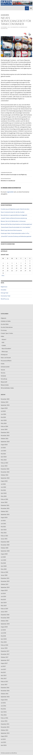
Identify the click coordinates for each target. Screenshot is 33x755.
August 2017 (4, 663)
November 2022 (5, 472)
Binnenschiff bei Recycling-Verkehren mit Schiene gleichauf (16, 224)
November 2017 (5, 654)
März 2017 (4, 678)
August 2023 (4, 444)
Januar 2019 (4, 611)
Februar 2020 (4, 572)
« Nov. (2, 275)
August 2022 (4, 481)
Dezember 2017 (5, 651)
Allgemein (3, 318)
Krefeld (4, 345)
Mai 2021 (3, 526)
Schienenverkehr (5, 366)
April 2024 (4, 420)
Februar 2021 (4, 535)
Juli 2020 (3, 557)
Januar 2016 (4, 721)
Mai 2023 (3, 453)
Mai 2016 (3, 709)
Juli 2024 (3, 411)
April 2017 (4, 675)
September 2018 (5, 623)
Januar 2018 (4, 648)
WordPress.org (5, 299)
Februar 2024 (4, 426)
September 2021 (5, 514)
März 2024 (4, 423)
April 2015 (4, 745)
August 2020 (4, 554)
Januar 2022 (4, 502)
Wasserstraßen (5, 385)
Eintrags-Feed (4, 293)
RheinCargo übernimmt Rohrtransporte (11, 230)
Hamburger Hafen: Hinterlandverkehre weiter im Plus (15, 233)
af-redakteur (14, 27)
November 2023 (5, 435)
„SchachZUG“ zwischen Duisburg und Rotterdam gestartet (16, 236)
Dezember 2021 (5, 505)
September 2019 (5, 587)
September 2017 (5, 660)
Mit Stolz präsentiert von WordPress (9, 753)
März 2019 (4, 605)
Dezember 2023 (5, 432)
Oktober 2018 (4, 620)
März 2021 (4, 532)
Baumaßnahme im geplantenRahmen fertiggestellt (14, 215)
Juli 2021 (3, 520)
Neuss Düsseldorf (6, 348)
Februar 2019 (4, 608)
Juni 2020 (3, 560)
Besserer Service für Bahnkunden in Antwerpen (13, 221)
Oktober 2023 (4, 438)
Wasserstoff (4, 382)
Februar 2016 (4, 718)
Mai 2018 (3, 636)
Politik (2, 363)
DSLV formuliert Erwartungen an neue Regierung (13, 173)
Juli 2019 (3, 593)
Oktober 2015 (4, 730)
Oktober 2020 (4, 548)
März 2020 (4, 569)
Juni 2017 (3, 669)
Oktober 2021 (4, 511)
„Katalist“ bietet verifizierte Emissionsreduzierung (14, 218)
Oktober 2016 (4, 693)
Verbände (3, 376)
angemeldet (10, 192)
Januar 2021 (4, 538)
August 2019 (4, 590)
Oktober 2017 (4, 657)
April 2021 (4, 529)
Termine (3, 372)
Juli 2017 (3, 666)
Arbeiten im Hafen (6, 321)
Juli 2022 (3, 484)
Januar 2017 (4, 684)
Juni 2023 (3, 450)
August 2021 (4, 517)
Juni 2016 (3, 705)
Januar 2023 (4, 466)
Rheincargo (5, 351)
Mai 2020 (3, 563)
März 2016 (4, 715)
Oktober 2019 (4, 584)
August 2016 (4, 699)
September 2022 (5, 478)
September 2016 (5, 696)
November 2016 (5, 690)
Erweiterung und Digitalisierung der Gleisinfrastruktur (15, 209)
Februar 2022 (4, 499)
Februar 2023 (4, 463)
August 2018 (4, 627)
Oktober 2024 (4, 402)
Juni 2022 (3, 487)
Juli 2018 (3, 630)
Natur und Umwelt (6, 357)
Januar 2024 (4, 429)
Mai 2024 (3, 417)
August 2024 (4, 408)
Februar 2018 (4, 645)
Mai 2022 (3, 490)
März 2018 (4, 642)
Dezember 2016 (5, 687)
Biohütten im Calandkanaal (8, 179)
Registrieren (4, 286)
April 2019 (4, 602)
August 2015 (4, 736)
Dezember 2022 (5, 469)
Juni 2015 (3, 742)
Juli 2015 (3, 739)
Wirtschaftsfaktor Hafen (7, 388)
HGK (3, 342)
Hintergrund (4, 354)
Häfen (2, 336)
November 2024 (5, 399)
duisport (4, 339)
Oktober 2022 (4, 475)
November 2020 (5, 545)
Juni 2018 (3, 633)
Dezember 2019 (5, 578)
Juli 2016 (3, 702)
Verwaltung (4, 379)
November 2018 (5, 617)
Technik (3, 369)
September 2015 (5, 733)
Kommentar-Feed (5, 296)
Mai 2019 (3, 599)
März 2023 (4, 459)
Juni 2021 (3, 523)
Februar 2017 (4, 681)
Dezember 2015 (5, 724)
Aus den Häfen (5, 15)
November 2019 (5, 581)
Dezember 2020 (5, 541)
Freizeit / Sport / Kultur (7, 333)
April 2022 (4, 493)
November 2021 (5, 508)
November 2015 (5, 727)
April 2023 (4, 456)
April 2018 (4, 639)
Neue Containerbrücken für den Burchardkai (12, 212)
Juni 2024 (3, 414)
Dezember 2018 (5, 614)
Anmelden (3, 289)
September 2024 (5, 405)
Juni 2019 (3, 596)
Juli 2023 (3, 447)
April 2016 (4, 712)
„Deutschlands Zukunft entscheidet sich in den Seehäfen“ (15, 227)
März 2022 (4, 496)
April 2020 (4, 566)
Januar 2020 (4, 575)
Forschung (3, 330)
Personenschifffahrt (6, 360)
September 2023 (5, 441)
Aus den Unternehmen (7, 327)
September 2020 (5, 551)
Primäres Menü (31, 8)
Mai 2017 (3, 672)
